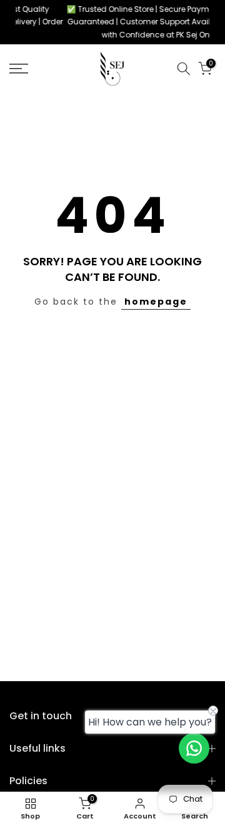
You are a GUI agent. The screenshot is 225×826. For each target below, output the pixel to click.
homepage (156, 301)
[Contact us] (194, 748)
